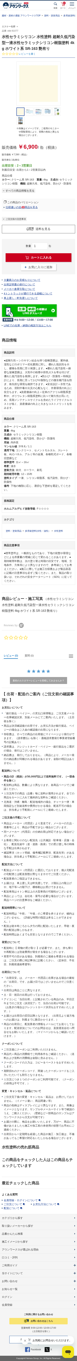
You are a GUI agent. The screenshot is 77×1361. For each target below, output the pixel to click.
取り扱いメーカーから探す (17, 1225)
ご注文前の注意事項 (16, 219)
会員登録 (7, 1304)
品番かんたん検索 (12, 1233)
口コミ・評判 (10, 1257)
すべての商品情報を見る (20, 190)
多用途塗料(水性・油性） (37, 531)
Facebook (36, 1349)
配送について (11, 1208)
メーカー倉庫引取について (19, 288)
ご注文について (13, 1204)
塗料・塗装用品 (52, 15)
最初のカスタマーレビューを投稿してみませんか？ (38, 680)
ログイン (7, 1296)
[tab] (12, 656)
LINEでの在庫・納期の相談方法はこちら (27, 325)
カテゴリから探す (12, 1217)
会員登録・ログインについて (21, 1200)
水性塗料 (58, 531)
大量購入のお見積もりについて (22, 279)
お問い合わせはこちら (42, 1321)
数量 (28, 245)
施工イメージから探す (15, 1241)
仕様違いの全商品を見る (22, 207)
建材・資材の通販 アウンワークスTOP (21, 15)
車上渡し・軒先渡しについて (21, 297)
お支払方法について (44, 1204)
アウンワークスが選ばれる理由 (20, 1249)
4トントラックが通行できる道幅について (28, 293)
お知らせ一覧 (10, 1288)
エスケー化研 (8, 26)
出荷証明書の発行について (19, 284)
